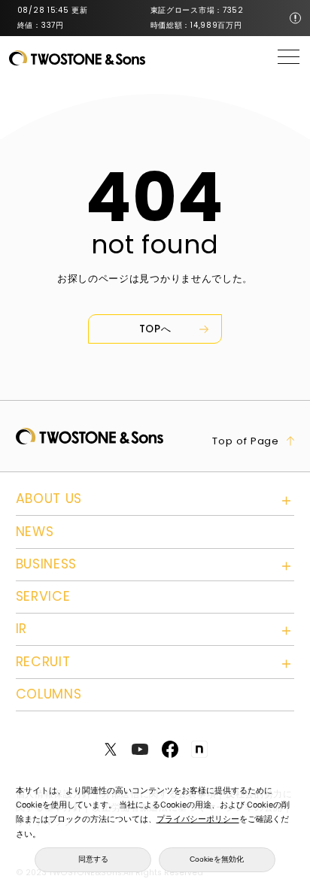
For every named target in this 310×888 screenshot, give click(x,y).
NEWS (35, 532)
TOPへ (155, 329)
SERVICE (43, 596)
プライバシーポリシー (198, 819)
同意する (93, 859)
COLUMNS (49, 694)
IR (21, 629)
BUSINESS (47, 564)
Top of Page (245, 441)
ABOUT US (49, 498)
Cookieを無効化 (217, 859)
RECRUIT (43, 662)
